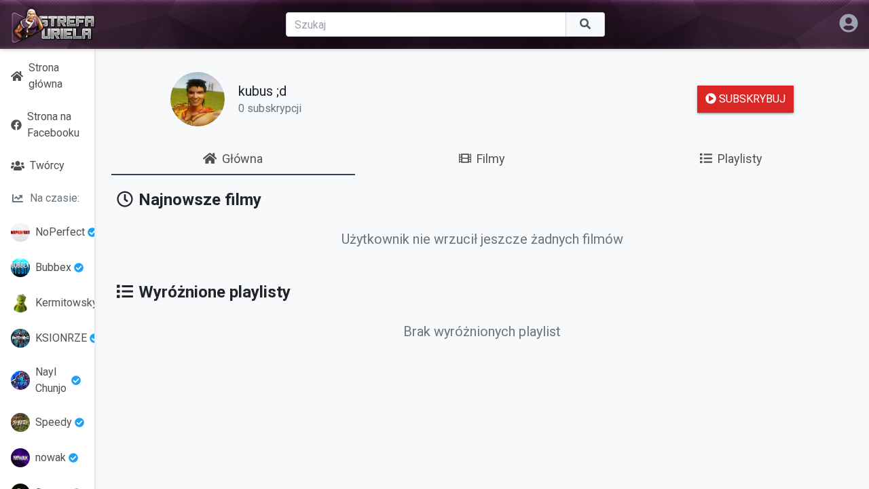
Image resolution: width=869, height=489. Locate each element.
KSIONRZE (60, 337)
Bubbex (53, 267)
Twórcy (47, 165)
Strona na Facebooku (53, 124)
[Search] (585, 24)
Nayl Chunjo (51, 380)
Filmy (491, 158)
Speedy (53, 422)
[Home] (53, 24)
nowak (50, 457)
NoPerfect (60, 231)
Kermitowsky (60, 302)
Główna (242, 158)
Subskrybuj (750, 98)
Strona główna (45, 75)
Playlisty (740, 158)
